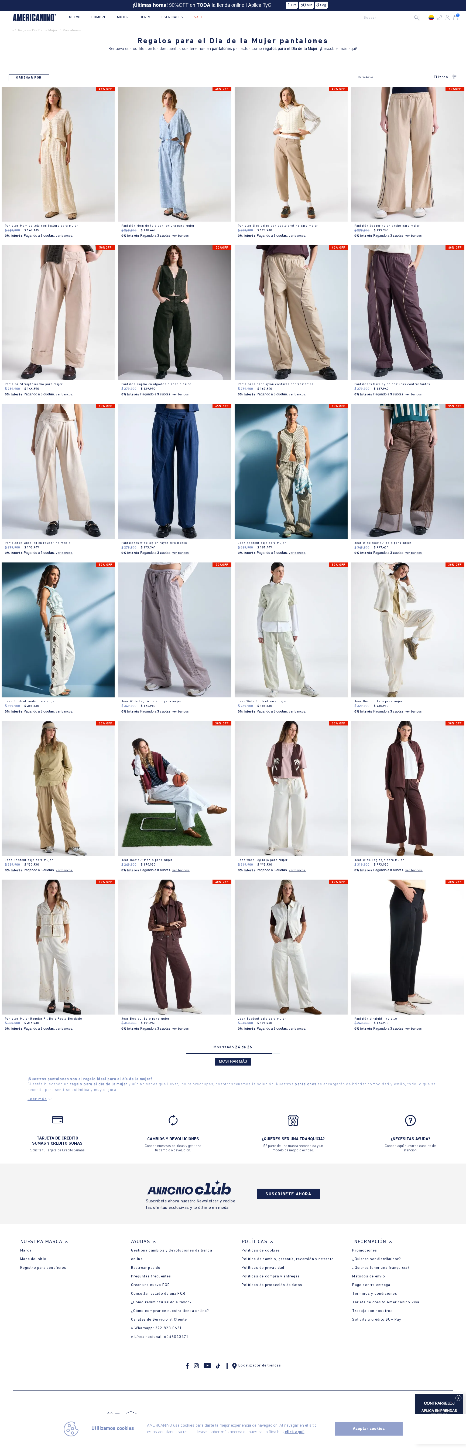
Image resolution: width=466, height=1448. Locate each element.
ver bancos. (64, 236)
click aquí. (294, 1432)
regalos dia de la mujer (37, 30)
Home (10, 30)
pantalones (72, 30)
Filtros (441, 77)
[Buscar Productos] (421, 17)
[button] (439, 17)
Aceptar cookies (369, 1429)
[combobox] (392, 17)
